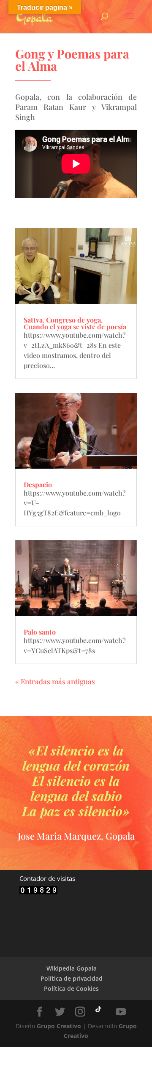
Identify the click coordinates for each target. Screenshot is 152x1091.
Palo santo (40, 631)
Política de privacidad (72, 978)
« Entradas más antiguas (55, 681)
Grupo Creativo (59, 1026)
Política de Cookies (71, 988)
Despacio (38, 484)
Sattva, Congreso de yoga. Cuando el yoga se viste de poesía (75, 323)
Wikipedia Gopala (71, 968)
